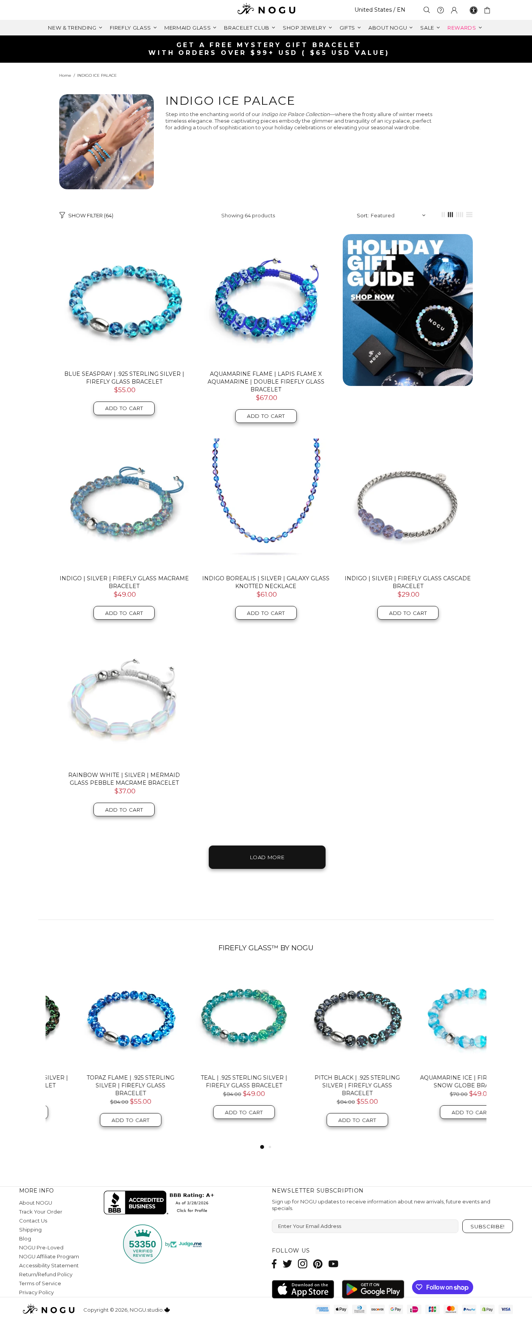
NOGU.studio (266, 10)
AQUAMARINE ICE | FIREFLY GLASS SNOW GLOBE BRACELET (436, 1081)
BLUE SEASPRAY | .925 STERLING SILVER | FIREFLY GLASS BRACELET (124, 377)
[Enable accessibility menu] (473, 10)
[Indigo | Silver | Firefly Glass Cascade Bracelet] (408, 504)
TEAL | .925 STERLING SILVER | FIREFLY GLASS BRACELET (210, 1081)
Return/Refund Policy (45, 1274)
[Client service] (440, 10)
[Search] (427, 10)
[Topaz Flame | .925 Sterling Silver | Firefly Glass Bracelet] (96, 1017)
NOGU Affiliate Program (49, 1256)
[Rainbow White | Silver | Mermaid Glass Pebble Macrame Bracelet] (124, 700)
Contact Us (33, 1220)
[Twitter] (287, 1263)
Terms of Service (40, 1283)
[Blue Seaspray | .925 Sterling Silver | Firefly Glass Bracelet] (124, 299)
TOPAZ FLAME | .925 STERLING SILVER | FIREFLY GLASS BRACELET (96, 1085)
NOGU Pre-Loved (41, 1247)
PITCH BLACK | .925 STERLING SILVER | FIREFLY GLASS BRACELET (323, 1085)
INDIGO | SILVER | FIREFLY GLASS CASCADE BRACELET (408, 582)
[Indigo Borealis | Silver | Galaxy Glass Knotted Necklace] (266, 504)
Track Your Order (40, 1211)
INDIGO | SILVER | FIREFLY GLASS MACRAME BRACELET (124, 582)
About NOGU (35, 1203)
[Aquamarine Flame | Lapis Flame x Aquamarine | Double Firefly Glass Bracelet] (266, 299)
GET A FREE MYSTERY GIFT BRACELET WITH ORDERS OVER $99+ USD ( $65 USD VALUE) (269, 48)
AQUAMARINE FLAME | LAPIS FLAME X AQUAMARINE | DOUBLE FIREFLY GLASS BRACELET (266, 381)
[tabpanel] (96, 1054)
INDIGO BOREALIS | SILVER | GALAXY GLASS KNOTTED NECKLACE (265, 582)
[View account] (454, 10)
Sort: (363, 215)
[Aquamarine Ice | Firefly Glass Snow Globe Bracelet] (436, 1017)
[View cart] (488, 10)
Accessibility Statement (49, 1265)
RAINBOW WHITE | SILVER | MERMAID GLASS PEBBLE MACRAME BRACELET (124, 779)
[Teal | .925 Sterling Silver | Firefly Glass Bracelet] (210, 1017)
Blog (25, 1238)
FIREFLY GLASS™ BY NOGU (266, 948)
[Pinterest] (317, 1263)
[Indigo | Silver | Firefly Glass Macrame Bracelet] (124, 504)
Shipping (30, 1229)
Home (65, 75)
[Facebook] (274, 1263)
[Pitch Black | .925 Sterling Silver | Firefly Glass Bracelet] (323, 1017)
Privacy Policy (36, 1292)
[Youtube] (333, 1263)
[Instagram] (302, 1263)
